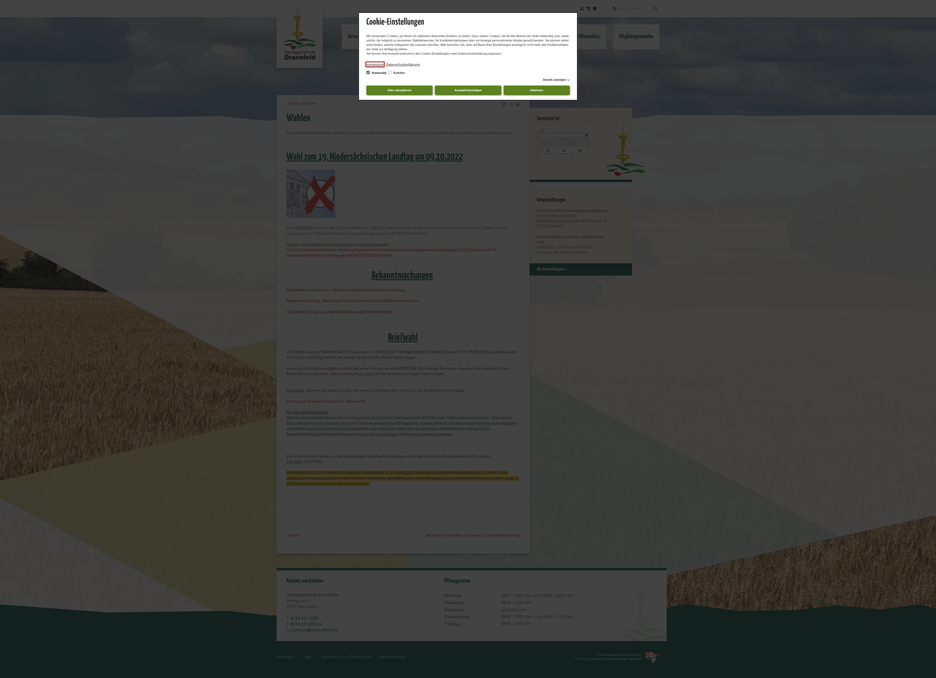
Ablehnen (536, 90)
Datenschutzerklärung (403, 64)
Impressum (375, 64)
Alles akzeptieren (399, 90)
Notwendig (379, 73)
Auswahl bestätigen (468, 90)
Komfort (399, 73)
